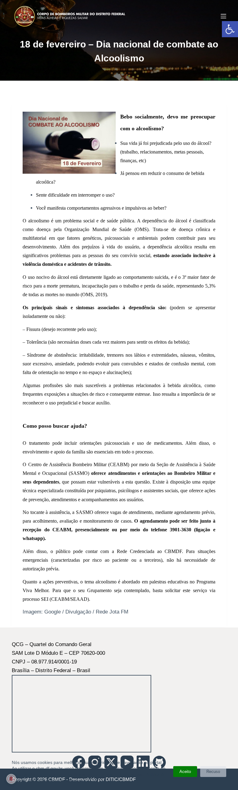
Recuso (213, 771)
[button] (230, 29)
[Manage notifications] (11, 779)
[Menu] (223, 16)
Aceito (185, 771)
